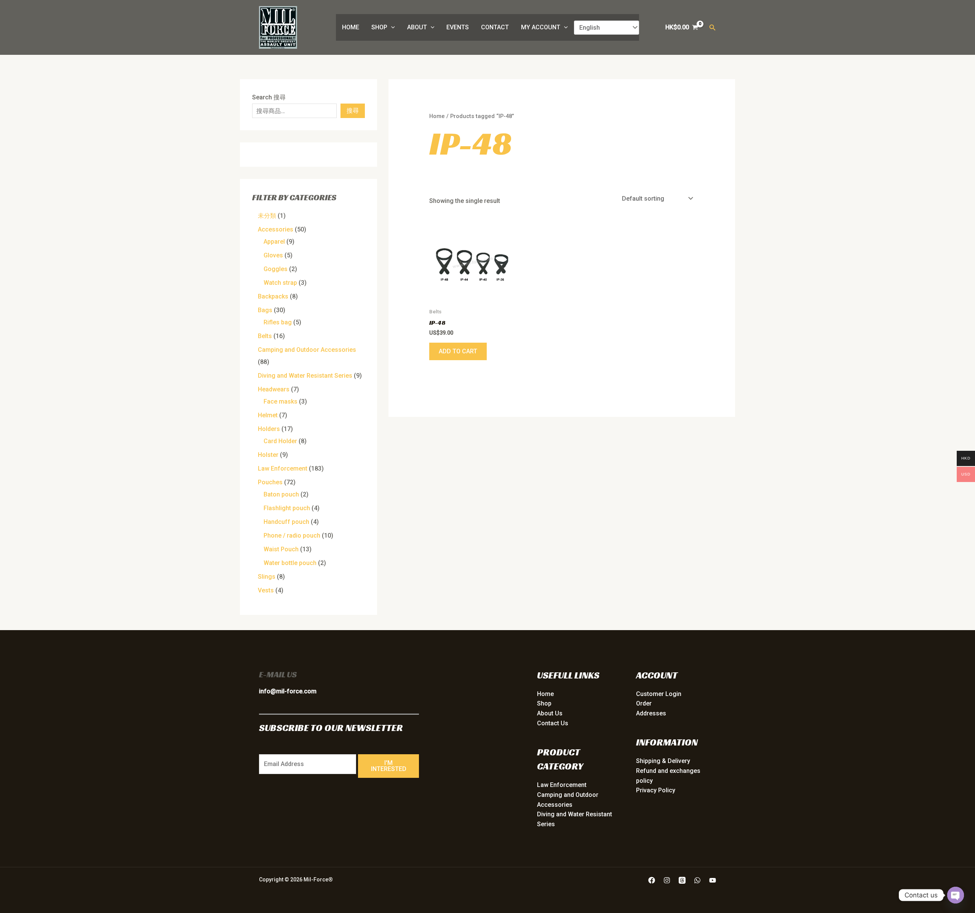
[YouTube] (712, 880)
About (417, 27)
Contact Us (552, 723)
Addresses (651, 713)
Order (644, 703)
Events (457, 27)
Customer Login (658, 694)
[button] (391, 27)
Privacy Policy (655, 790)
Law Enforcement (562, 784)
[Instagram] (666, 880)
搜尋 (353, 110)
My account (540, 27)
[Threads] (682, 880)
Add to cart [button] (458, 351)
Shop (379, 27)
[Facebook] (651, 880)
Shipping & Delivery (663, 761)
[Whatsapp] (697, 880)
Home (350, 27)
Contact (495, 27)
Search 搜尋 (269, 97)
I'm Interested (388, 766)
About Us (550, 713)
